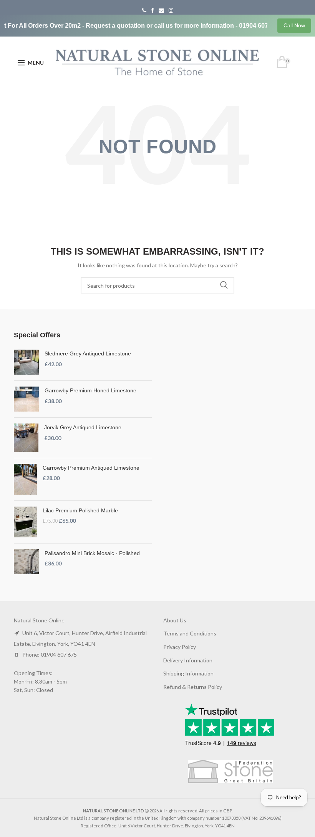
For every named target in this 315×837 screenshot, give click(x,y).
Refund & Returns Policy (192, 687)
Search (224, 285)
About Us (174, 620)
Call (144, 10)
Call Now (294, 25)
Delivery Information (187, 660)
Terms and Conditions (189, 633)
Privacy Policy (179, 647)
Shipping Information (188, 673)
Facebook (152, 10)
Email (161, 10)
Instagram (171, 10)
